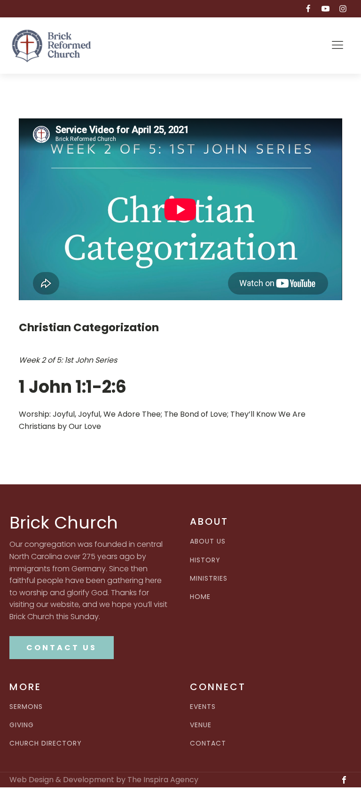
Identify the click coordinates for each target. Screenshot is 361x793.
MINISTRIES (209, 578)
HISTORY (205, 560)
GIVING (21, 725)
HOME (200, 596)
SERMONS (26, 706)
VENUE (201, 725)
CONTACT (208, 743)
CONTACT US (61, 647)
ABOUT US (208, 541)
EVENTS (203, 706)
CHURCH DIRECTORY (45, 743)
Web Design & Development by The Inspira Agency (103, 780)
